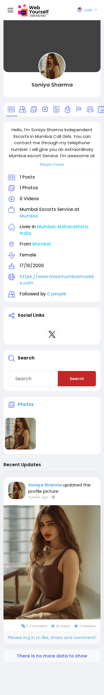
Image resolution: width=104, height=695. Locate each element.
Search (77, 378)
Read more (52, 164)
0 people (56, 294)
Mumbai (29, 216)
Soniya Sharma (52, 84)
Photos (26, 404)
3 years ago (38, 497)
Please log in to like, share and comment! (52, 637)
